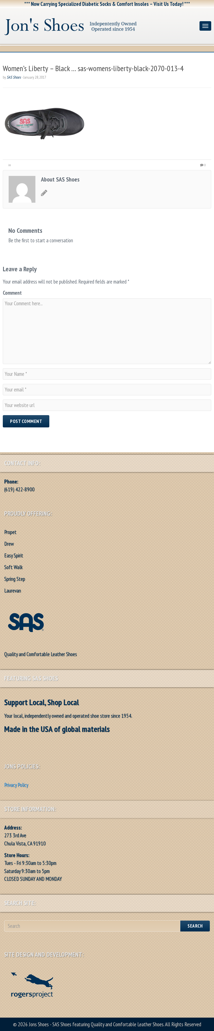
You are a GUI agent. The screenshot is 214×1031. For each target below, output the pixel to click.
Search (195, 926)
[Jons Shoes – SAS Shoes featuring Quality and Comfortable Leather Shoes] (100, 24)
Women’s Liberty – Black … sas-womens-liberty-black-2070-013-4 (93, 68)
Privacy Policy (16, 784)
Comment (12, 292)
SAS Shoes (14, 77)
